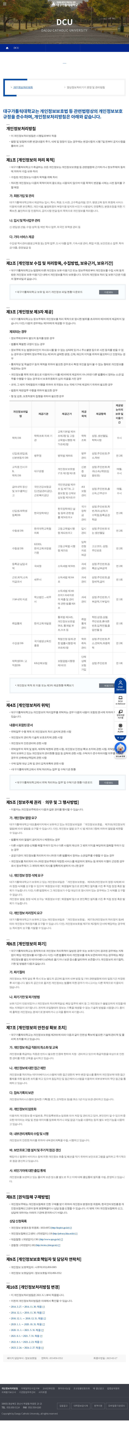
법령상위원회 (113, 1389)
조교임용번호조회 (81, 1389)
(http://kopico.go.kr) (60, 1227)
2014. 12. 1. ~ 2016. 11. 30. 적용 (26, 1312)
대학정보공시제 (81, 1406)
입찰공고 (63, 1406)
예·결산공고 (98, 1389)
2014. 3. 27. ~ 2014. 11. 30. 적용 (26, 1306)
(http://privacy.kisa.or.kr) (64, 1233)
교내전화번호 (49, 1389)
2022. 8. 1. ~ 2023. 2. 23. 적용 (25, 1342)
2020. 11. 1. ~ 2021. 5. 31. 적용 (26, 1330)
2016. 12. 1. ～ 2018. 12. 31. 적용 (27, 1318)
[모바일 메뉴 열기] (4, 4)
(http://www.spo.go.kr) (49, 1239)
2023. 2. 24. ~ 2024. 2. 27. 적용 (26, 1347)
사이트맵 (43, 1392)
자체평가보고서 (9, 1392)
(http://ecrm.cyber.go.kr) (47, 1245)
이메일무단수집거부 (30, 1389)
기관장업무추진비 (27, 1392)
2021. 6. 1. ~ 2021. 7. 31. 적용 (25, 1336)
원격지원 (98, 1406)
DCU (16, 48)
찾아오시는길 (64, 1389)
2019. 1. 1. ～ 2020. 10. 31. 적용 (26, 1324)
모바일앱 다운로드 (116, 1406)
